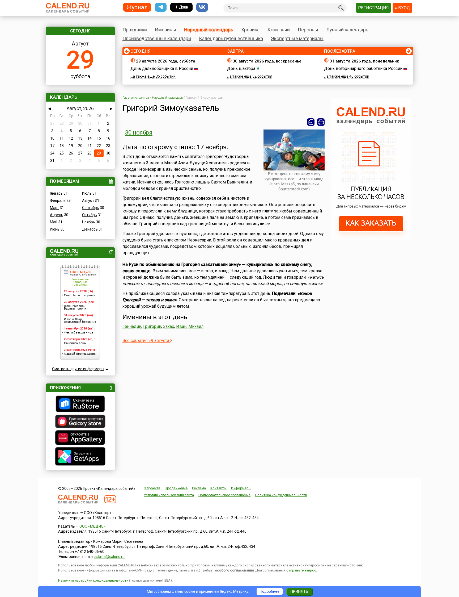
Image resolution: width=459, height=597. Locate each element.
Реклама (199, 488)
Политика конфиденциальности (281, 495)
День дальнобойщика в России (161, 68)
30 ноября (138, 132)
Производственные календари (156, 38)
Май (53, 222)
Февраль (58, 200)
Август (88, 200)
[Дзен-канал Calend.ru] (181, 7)
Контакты (218, 488)
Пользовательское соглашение (224, 495)
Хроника (250, 29)
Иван (181, 326)
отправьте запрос (301, 570)
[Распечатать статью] (321, 122)
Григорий (152, 326)
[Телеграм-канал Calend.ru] (161, 7)
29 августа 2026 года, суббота (165, 61)
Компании (278, 29)
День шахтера (241, 68)
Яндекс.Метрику (234, 591)
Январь (56, 193)
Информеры (241, 488)
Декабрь (90, 229)
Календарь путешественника (231, 38)
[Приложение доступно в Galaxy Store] (80, 422)
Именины (165, 29)
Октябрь (89, 215)
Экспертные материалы (297, 38)
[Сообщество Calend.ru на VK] (202, 7)
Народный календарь (208, 29)
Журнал (137, 7)
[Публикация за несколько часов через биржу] (371, 238)
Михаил (195, 326)
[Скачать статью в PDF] (310, 122)
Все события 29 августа (146, 340)
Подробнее (269, 591)
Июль (87, 193)
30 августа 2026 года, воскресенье (267, 61)
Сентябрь (90, 208)
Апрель (56, 215)
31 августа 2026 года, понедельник (364, 61)
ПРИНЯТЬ (299, 591)
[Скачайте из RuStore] (80, 404)
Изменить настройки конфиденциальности (93, 580)
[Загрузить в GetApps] (80, 457)
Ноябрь (88, 222)
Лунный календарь (347, 29)
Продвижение (176, 488)
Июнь (55, 229)
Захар (168, 326)
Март (54, 208)
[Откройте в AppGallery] (80, 438)
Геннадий (131, 326)
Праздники (134, 29)
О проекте (152, 488)
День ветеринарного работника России (363, 68)
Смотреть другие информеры (78, 369)
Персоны (308, 29)
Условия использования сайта (169, 495)
